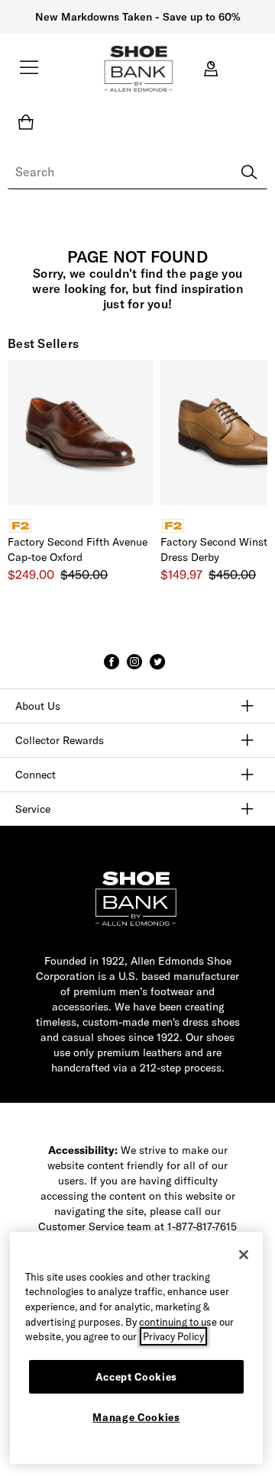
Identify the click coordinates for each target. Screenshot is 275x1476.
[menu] (29, 74)
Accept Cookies (136, 1377)
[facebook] (111, 668)
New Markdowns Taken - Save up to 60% (138, 17)
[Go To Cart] (29, 122)
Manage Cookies (136, 1417)
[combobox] (137, 172)
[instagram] (134, 668)
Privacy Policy (173, 1336)
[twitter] (157, 668)
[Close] (243, 1254)
